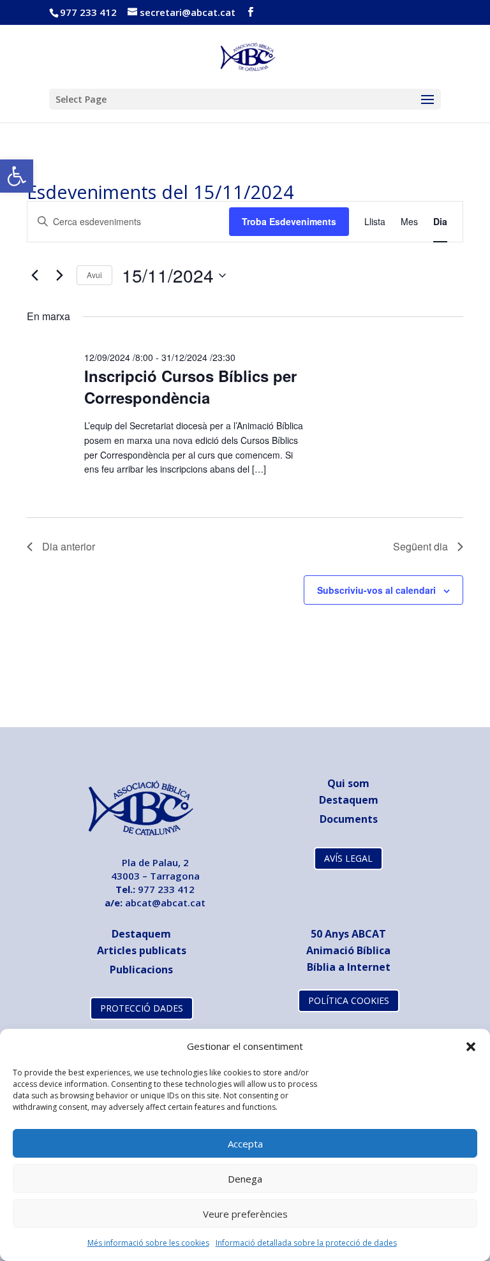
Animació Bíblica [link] (348, 950)
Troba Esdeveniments (289, 221)
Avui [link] (94, 274)
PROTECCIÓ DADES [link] (141, 1008)
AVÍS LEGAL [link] (348, 858)
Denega (245, 1178)
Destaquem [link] (348, 800)
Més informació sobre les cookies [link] (148, 1242)
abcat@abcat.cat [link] (165, 902)
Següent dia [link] (420, 546)
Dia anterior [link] (68, 546)
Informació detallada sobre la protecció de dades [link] (306, 1242)
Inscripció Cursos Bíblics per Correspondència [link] (190, 386)
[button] (470, 1046)
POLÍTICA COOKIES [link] (348, 1000)
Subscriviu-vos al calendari (376, 590)
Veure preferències (245, 1213)
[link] (16, 176)
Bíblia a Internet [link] (348, 967)
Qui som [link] (348, 783)
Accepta (245, 1143)
